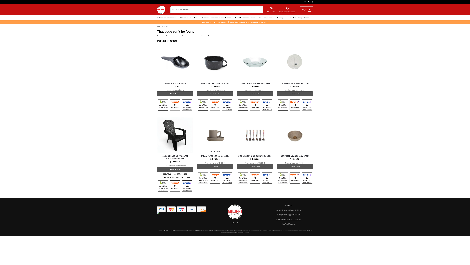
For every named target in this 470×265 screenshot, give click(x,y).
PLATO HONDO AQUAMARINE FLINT (255, 83)
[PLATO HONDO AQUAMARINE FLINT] (255, 62)
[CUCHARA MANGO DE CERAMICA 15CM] (255, 135)
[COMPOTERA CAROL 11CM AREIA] (295, 135)
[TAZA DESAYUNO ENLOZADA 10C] (215, 62)
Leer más (215, 166)
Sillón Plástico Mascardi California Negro (175, 157)
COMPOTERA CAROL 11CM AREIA (295, 156)
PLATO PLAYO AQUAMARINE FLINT (295, 83)
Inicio (158, 26)
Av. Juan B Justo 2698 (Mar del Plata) (288, 210)
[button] (306, 9)
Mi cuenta (271, 12)
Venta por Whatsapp (287, 12)
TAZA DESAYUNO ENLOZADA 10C (215, 83)
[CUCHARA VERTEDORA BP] (175, 62)
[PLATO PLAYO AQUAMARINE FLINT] (295, 62)
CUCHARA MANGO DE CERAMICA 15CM (254, 156)
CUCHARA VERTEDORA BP (175, 83)
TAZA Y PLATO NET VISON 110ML (215, 156)
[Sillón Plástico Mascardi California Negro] (175, 135)
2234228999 (289, 215)
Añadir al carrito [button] (175, 94)
